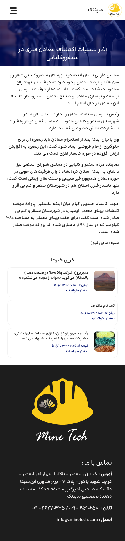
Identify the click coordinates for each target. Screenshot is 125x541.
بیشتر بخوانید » (77, 290)
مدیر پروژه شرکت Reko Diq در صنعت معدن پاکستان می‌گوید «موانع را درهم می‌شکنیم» (53, 275)
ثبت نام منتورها (102, 306)
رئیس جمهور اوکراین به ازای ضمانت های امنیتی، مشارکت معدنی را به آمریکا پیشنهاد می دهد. (51, 336)
